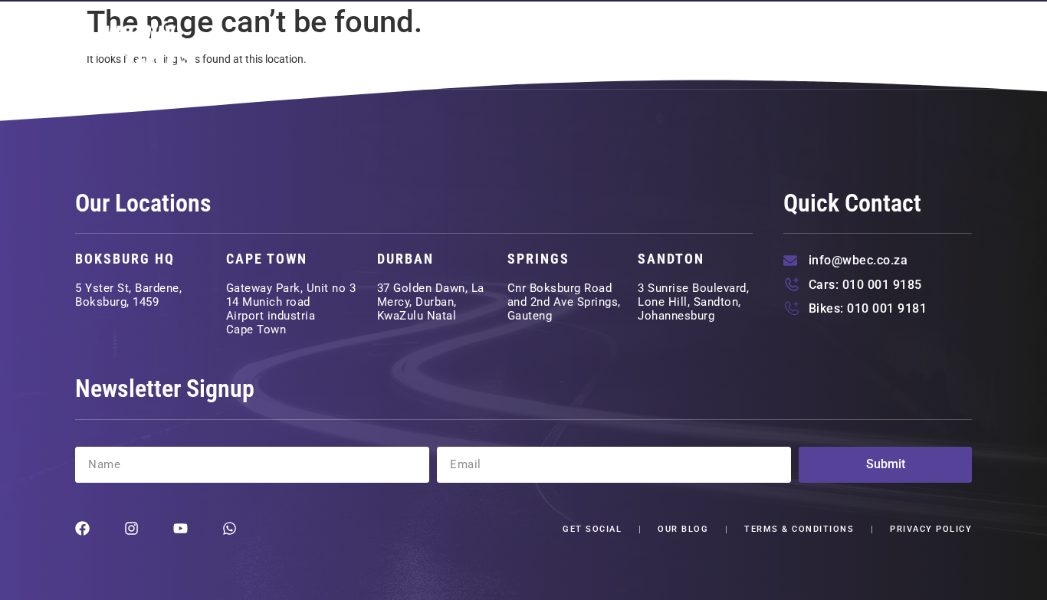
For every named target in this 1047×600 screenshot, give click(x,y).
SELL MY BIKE (770, 45)
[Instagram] (131, 528)
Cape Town (266, 259)
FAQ (857, 45)
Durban (405, 259)
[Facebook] (82, 528)
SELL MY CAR (653, 45)
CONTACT (930, 45)
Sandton (671, 259)
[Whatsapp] (229, 528)
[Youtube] (180, 528)
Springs (538, 259)
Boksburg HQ (125, 259)
